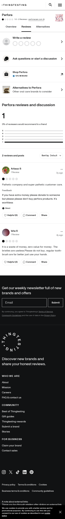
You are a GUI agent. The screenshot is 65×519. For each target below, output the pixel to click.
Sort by (49, 155)
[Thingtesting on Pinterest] (31, 472)
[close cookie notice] (60, 512)
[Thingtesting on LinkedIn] (25, 472)
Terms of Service (45, 311)
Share (44, 215)
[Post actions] (61, 169)
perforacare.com (35, 19)
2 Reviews (22, 19)
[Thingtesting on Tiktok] (18, 472)
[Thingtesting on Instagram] (4, 472)
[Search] (50, 5)
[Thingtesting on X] (11, 472)
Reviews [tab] (26, 26)
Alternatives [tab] (43, 26)
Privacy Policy (50, 315)
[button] (11, 170)
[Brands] (15, 5)
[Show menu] (60, 5)
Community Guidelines (11, 315)
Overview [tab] (11, 26)
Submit (56, 302)
